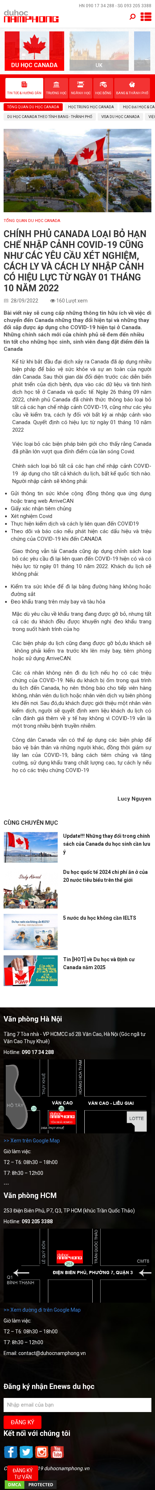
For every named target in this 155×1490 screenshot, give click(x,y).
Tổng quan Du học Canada (32, 220)
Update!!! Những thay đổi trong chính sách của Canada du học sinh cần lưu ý (106, 844)
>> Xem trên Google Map (32, 1140)
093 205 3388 (137, 5)
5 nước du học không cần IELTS (99, 918)
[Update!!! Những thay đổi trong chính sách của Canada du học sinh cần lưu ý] (31, 847)
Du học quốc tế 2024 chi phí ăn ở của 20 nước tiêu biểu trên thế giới (105, 876)
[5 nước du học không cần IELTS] (31, 932)
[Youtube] (57, 1457)
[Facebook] (11, 1457)
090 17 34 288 (100, 5)
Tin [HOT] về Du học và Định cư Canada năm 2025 (99, 963)
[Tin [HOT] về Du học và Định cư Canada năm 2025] (31, 970)
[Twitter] (27, 1457)
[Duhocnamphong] (32, 16)
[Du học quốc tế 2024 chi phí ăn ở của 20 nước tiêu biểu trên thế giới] (31, 888)
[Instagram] (42, 1457)
